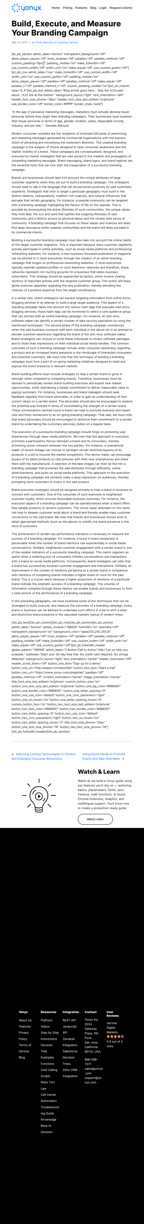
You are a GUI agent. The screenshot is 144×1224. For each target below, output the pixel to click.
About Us (25, 1020)
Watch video (95, 819)
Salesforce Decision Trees (70, 1057)
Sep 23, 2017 (19, 42)
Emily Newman (44, 42)
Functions (47, 1063)
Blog (22, 1057)
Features (25, 1026)
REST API (69, 1020)
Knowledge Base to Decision (48, 1126)
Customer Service (67, 42)
